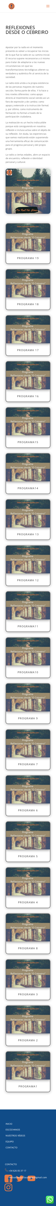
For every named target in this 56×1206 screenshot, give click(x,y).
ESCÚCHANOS (13, 1129)
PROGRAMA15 (28, 442)
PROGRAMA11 (28, 626)
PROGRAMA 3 (28, 994)
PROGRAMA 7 (28, 764)
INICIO (9, 1123)
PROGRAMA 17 (28, 350)
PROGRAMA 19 (28, 258)
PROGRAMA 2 (28, 1040)
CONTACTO (11, 1147)
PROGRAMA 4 (28, 902)
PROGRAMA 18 (28, 304)
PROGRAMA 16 (28, 396)
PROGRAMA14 (28, 488)
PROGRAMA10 (28, 672)
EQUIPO (10, 1141)
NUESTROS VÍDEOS (15, 1135)
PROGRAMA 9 (28, 718)
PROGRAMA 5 (28, 856)
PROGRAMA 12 (28, 580)
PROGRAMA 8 (28, 948)
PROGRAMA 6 (28, 810)
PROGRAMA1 (28, 1086)
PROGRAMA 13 (28, 534)
